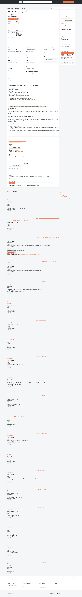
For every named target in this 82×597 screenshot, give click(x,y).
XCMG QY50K (10, 284)
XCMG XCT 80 (10, 527)
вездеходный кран (19, 25)
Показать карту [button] (25, 163)
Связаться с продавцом (13, 18)
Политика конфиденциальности (28, 581)
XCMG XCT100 (10, 201)
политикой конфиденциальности (25, 184)
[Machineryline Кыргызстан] (13, 1)
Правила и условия (26, 580)
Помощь (9, 581)
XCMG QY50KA (10, 472)
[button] (52, 8)
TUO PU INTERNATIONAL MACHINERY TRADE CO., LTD (17, 141)
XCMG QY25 (9, 322)
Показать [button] (16, 151)
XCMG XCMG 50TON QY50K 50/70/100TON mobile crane (17, 220)
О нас (8, 580)
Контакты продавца (11, 583)
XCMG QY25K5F (10, 377)
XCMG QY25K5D (10, 339)
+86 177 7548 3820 (20, 151)
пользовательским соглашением (36, 184)
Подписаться (11, 253)
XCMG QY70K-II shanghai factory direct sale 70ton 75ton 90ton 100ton (20, 264)
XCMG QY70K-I (10, 547)
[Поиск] (24, 1)
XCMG (17, 21)
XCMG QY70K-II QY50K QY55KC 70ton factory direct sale (17, 239)
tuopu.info (10, 145)
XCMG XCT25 (9, 303)
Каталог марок (25, 586)
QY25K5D (17, 23)
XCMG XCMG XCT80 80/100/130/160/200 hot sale (16, 416)
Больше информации (64, 27)
